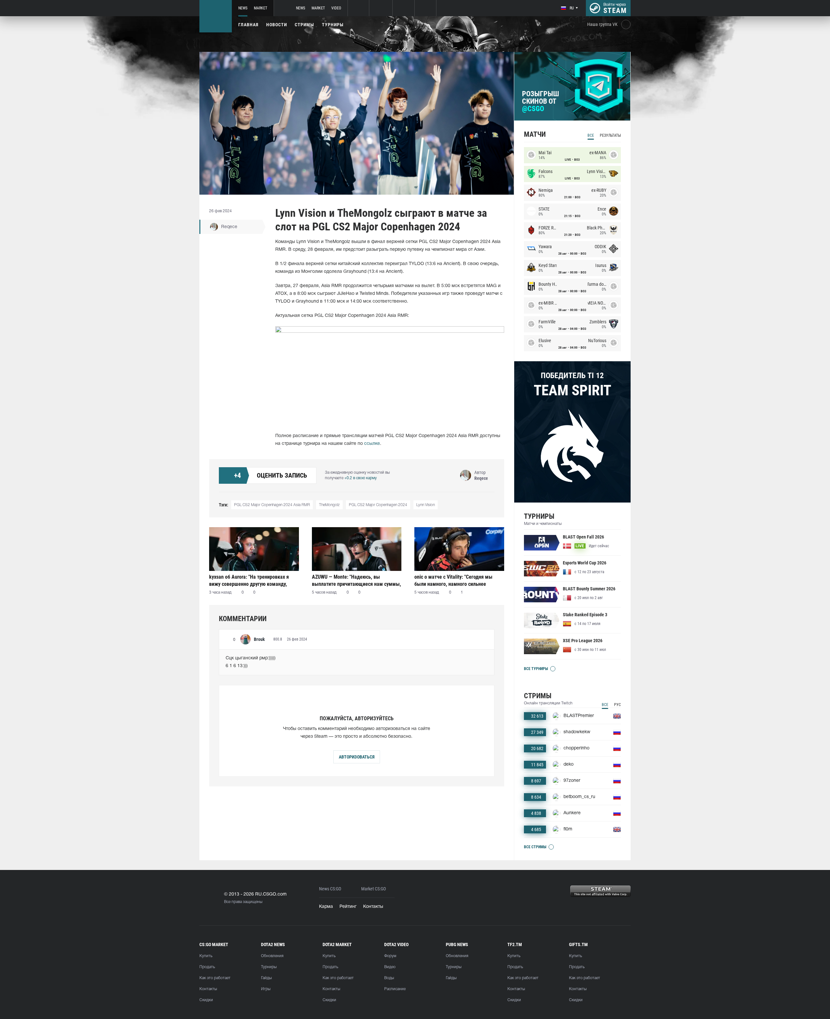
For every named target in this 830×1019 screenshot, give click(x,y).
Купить (205, 956)
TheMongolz (329, 505)
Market (260, 8)
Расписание (395, 989)
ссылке (372, 444)
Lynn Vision (425, 505)
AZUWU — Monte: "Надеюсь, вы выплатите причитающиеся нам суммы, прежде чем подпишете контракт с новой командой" (356, 580)
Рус (617, 704)
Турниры (333, 24)
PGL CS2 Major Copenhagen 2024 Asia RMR (272, 505)
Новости (276, 24)
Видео (390, 967)
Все (590, 135)
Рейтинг (348, 907)
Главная (248, 24)
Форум (390, 956)
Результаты (610, 135)
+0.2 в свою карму (360, 478)
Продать (207, 967)
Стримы (304, 24)
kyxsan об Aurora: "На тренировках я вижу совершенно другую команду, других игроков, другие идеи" (249, 580)
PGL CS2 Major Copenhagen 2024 (378, 505)
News (242, 8)
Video (336, 8)
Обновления (272, 956)
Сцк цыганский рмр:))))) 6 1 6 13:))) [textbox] (251, 662)
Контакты (373, 907)
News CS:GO (330, 889)
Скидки (206, 1000)
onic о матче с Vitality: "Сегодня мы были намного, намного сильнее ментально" (453, 580)
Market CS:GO (373, 889)
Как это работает (215, 978)
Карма (326, 907)
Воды (389, 978)
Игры (265, 989)
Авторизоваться (356, 756)
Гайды (266, 978)
